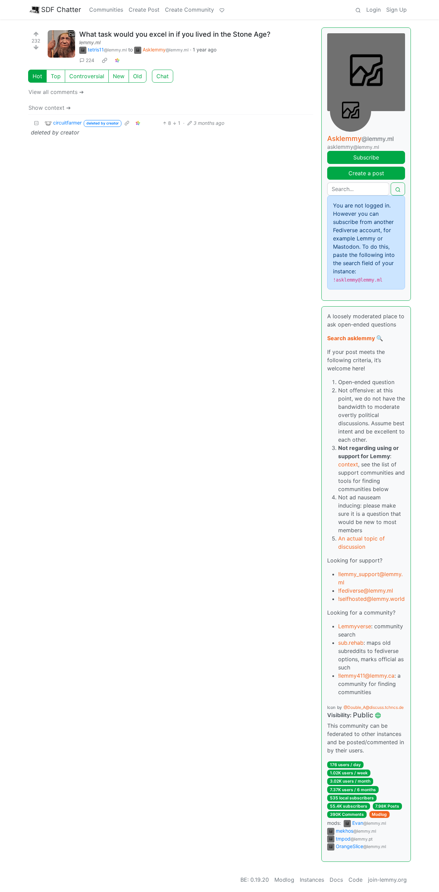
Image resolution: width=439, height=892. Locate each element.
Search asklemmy (351, 338)
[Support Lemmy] (222, 9)
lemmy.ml (89, 42)
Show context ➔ (49, 107)
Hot (37, 76)
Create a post (366, 173)
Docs (336, 879)
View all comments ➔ (56, 91)
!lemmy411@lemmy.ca (366, 675)
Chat (162, 76)
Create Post (144, 9)
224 (90, 60)
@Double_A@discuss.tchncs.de (374, 707)
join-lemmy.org (387, 879)
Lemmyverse (354, 626)
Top (56, 76)
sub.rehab (351, 642)
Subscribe (366, 157)
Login (373, 9)
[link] (104, 60)
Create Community (189, 9)
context (348, 464)
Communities (106, 9)
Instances (312, 879)
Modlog (379, 814)
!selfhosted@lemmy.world (371, 598)
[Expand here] (61, 44)
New (118, 76)
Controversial (86, 76)
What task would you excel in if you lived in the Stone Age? (175, 34)
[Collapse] (36, 123)
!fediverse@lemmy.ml (365, 590)
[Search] (358, 9)
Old (137, 76)
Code (355, 879)
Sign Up (396, 9)
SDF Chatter (61, 9)
